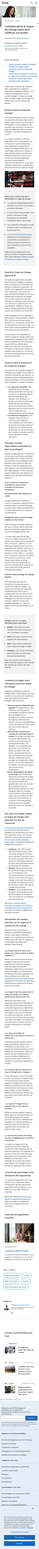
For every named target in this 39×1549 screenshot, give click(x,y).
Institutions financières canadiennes (15, 1467)
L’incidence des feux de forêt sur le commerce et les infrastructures (26, 1370)
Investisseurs (7, 1482)
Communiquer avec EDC (11, 1497)
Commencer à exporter (10, 1447)
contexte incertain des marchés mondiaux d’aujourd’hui (18, 839)
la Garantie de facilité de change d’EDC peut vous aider (18, 1199)
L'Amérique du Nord (11, 1275)
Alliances (5, 1474)
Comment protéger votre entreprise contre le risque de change (20, 69)
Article (18, 21)
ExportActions (9, 21)
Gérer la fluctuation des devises (16, 1287)
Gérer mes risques (11, 1281)
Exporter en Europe (9, 1444)
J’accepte (19, 1543)
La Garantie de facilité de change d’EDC (19, 828)
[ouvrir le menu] (36, 3)
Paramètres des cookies (19, 1532)
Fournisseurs (7, 1478)
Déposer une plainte (9, 1501)
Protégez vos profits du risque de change (26, 1349)
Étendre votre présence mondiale (14, 1455)
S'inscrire (31, 1418)
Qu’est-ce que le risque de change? (22, 64)
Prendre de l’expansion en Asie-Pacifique (17, 1440)
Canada (26, 1275)
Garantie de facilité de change (20, 234)
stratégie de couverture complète (17, 978)
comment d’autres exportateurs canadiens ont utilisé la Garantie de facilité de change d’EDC (18, 905)
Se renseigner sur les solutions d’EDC (16, 1494)
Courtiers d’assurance (10, 1470)
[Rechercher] (32, 3)
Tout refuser (19, 1537)
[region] (19, 1527)
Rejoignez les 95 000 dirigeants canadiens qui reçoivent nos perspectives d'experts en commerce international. (16, 1411)
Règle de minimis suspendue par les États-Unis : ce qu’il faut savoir (25, 1391)
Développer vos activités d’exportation (16, 1451)
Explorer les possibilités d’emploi (14, 1505)
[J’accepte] (32, 1508)
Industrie (26, 1281)
